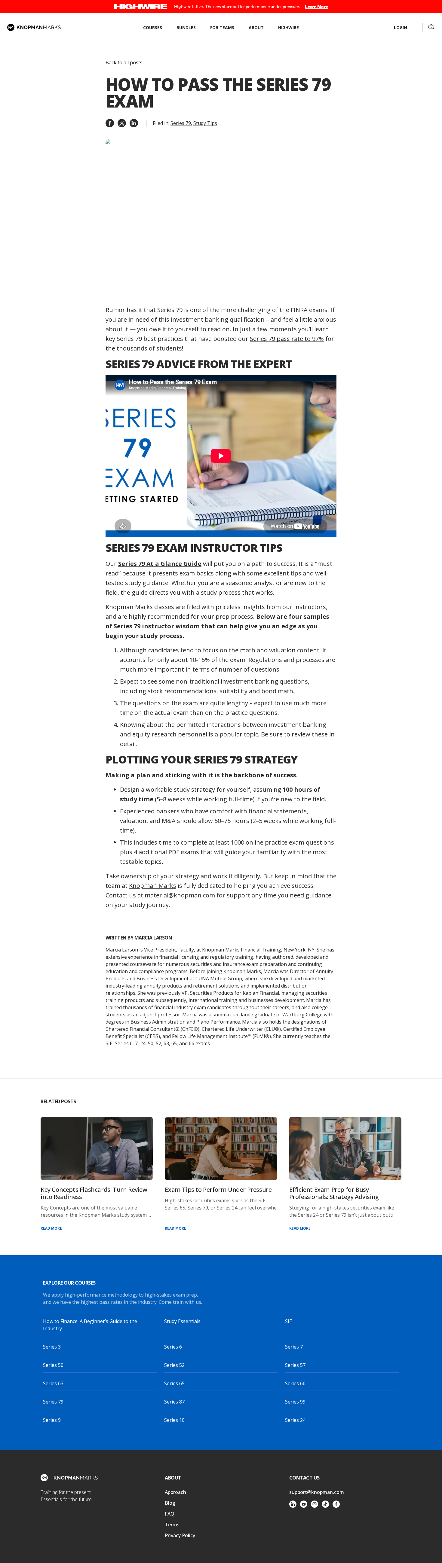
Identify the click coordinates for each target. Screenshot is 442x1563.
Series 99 (295, 1401)
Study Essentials (182, 1321)
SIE (288, 1321)
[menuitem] (431, 26)
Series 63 (53, 1383)
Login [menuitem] (400, 27)
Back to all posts (124, 62)
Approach (175, 1492)
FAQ (169, 1513)
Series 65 (174, 1383)
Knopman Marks (152, 886)
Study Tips (205, 123)
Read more (51, 1228)
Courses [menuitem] (152, 27)
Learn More (316, 6)
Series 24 (295, 1420)
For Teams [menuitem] (222, 27)
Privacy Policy (180, 1535)
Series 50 (53, 1365)
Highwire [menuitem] (288, 27)
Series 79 (180, 123)
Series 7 (294, 1346)
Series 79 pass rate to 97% (287, 339)
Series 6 (173, 1346)
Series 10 (174, 1420)
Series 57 (295, 1365)
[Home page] (34, 27)
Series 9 (52, 1420)
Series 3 (52, 1346)
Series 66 (295, 1383)
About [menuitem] (256, 27)
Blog (170, 1503)
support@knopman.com (316, 1492)
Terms (172, 1524)
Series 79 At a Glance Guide (159, 564)
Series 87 (174, 1401)
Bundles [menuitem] (186, 27)
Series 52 (174, 1365)
